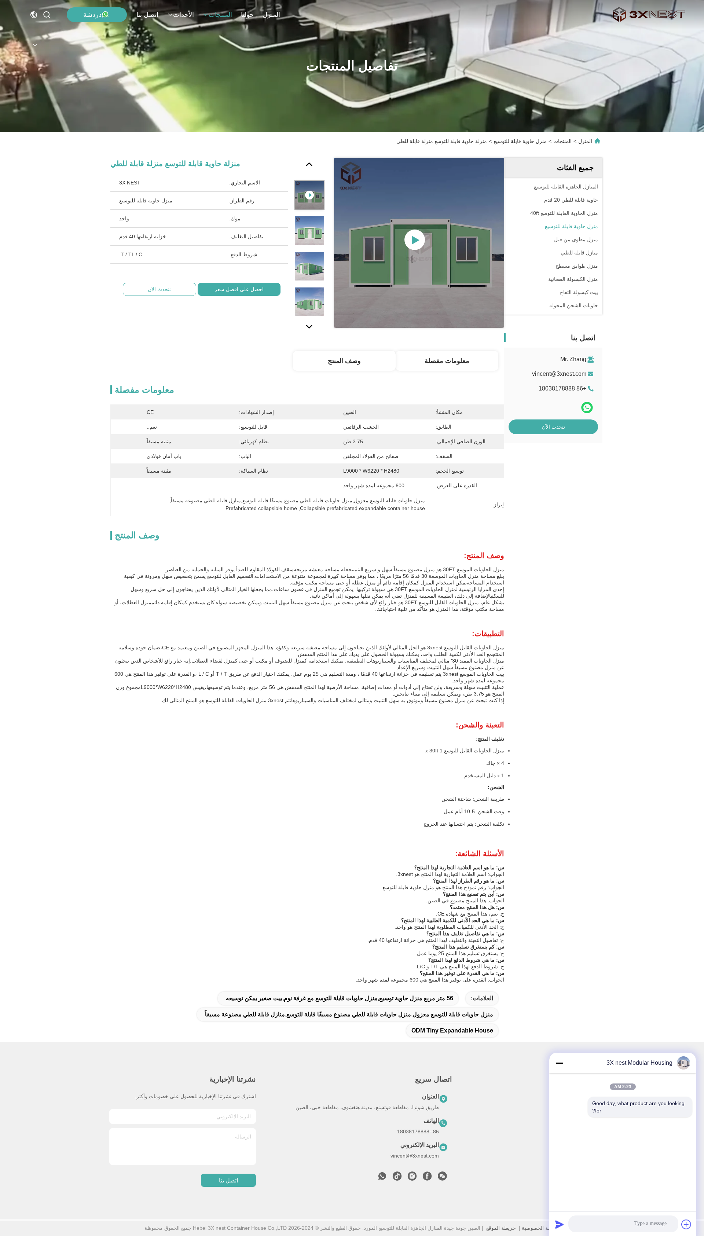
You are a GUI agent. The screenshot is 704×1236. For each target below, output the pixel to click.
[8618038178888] (382, 1178)
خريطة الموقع (501, 1228)
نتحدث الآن (553, 427)
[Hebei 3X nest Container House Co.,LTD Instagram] (412, 1178)
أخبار (592, 1136)
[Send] (559, 1224)
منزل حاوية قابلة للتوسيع (520, 141)
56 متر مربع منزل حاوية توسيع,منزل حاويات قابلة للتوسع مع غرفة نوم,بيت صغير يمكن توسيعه (339, 998)
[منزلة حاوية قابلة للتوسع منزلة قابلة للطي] (419, 243)
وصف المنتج (344, 360)
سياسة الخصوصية (541, 1228)
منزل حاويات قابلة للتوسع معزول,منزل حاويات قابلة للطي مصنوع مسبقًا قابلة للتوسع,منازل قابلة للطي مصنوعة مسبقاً (349, 1014)
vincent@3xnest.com (559, 374)
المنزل (271, 14)
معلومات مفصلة (447, 360)
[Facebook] (427, 1178)
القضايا (590, 1149)
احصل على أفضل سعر (239, 289)
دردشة (92, 14)
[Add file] (686, 1224)
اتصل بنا (147, 14)
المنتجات (220, 14)
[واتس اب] (587, 408)
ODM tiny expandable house (452, 1030)
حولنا (247, 14)
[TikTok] (397, 1178)
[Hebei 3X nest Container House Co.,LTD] (649, 14)
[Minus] (559, 1063)
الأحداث (183, 14)
